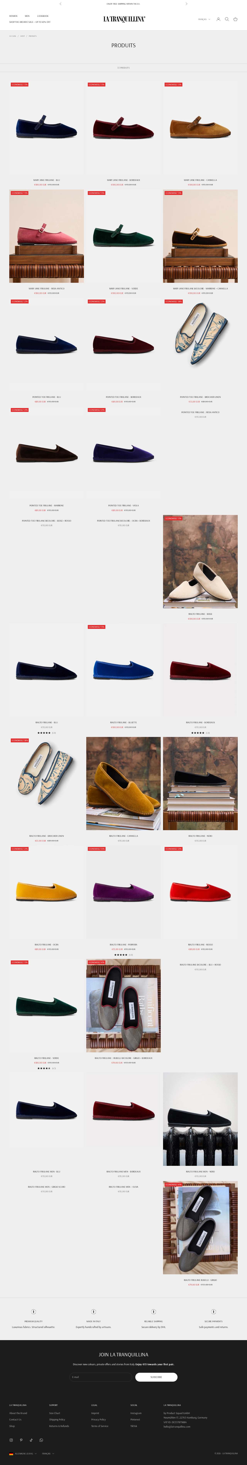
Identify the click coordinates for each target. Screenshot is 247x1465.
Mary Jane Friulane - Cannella (200, 180)
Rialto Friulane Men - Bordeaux (123, 1171)
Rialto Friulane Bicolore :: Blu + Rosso (200, 964)
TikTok (133, 1426)
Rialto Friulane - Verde (46, 1058)
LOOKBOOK (42, 15)
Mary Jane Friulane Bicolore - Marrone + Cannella (200, 288)
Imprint (95, 1413)
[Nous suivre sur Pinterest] (21, 1440)
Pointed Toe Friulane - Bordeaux (123, 396)
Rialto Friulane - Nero (200, 835)
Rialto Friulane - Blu (47, 722)
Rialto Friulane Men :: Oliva (123, 1186)
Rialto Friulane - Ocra (46, 944)
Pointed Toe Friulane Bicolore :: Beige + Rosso (46, 520)
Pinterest (135, 1419)
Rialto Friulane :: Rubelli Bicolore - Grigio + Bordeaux (123, 1058)
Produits (33, 36)
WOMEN (13, 15)
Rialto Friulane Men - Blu (46, 1171)
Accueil (12, 36)
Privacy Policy (98, 1419)
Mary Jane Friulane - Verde (123, 288)
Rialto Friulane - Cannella (123, 835)
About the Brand (18, 1413)
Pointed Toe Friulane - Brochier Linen (200, 396)
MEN (27, 15)
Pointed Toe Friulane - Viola (123, 505)
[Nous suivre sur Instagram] (11, 1440)
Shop (22, 36)
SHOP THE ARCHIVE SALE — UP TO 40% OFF (30, 21)
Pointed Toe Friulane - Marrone (47, 505)
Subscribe (156, 1377)
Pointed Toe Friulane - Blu (46, 396)
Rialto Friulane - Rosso (200, 944)
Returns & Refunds (59, 1426)
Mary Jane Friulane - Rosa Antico (46, 288)
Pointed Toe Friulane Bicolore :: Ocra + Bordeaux (123, 520)
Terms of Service (99, 1426)
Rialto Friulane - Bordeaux (200, 722)
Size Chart (54, 1413)
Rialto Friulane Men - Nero (200, 1171)
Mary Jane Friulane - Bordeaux (123, 180)
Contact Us (15, 1419)
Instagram (135, 1413)
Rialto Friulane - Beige (200, 613)
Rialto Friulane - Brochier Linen (46, 835)
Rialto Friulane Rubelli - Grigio (200, 1280)
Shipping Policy (57, 1419)
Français (202, 19)
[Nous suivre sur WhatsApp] (41, 1440)
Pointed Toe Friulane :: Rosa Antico (200, 412)
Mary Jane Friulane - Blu (46, 180)
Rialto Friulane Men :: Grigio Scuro (46, 1186)
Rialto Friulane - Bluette (123, 722)
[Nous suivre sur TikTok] (31, 1440)
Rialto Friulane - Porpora (123, 944)
